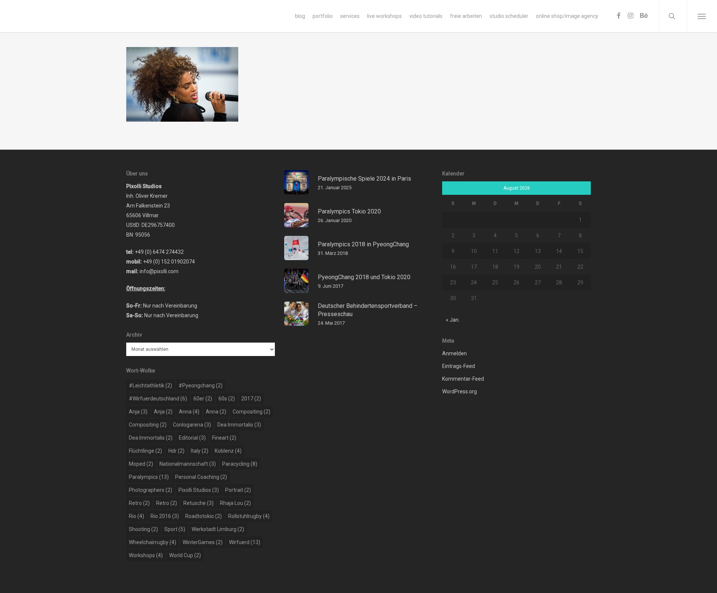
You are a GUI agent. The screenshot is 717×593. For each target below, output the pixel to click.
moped (141, 464)
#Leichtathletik (150, 385)
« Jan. (453, 320)
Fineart (224, 438)
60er (202, 399)
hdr (176, 451)
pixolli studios (199, 490)
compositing (251, 412)
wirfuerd (244, 542)
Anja (138, 412)
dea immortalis (239, 425)
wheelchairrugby (152, 542)
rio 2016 (164, 516)
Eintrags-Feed (458, 366)
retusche (198, 503)
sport (174, 529)
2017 (251, 399)
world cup (185, 555)
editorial (192, 438)
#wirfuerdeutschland (158, 399)
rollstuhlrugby (249, 516)
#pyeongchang (201, 385)
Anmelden (454, 353)
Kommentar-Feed (463, 379)
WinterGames (203, 542)
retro (139, 503)
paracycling (239, 464)
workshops (146, 555)
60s (226, 399)
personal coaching (201, 477)
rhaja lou (235, 503)
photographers (150, 490)
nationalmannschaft (187, 464)
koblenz (228, 451)
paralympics (149, 477)
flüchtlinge (145, 451)
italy (199, 451)
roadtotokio (203, 516)
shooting (143, 529)
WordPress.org (459, 391)
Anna (189, 412)
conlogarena (192, 425)
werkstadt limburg (218, 529)
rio (136, 516)
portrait (238, 490)
